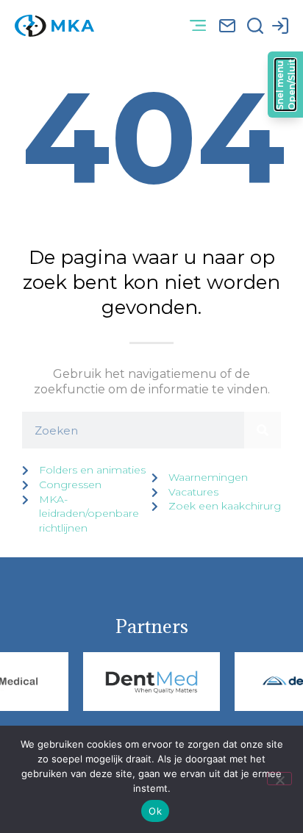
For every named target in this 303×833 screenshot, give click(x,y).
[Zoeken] (262, 430)
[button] (197, 26)
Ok (155, 811)
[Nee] (279, 778)
